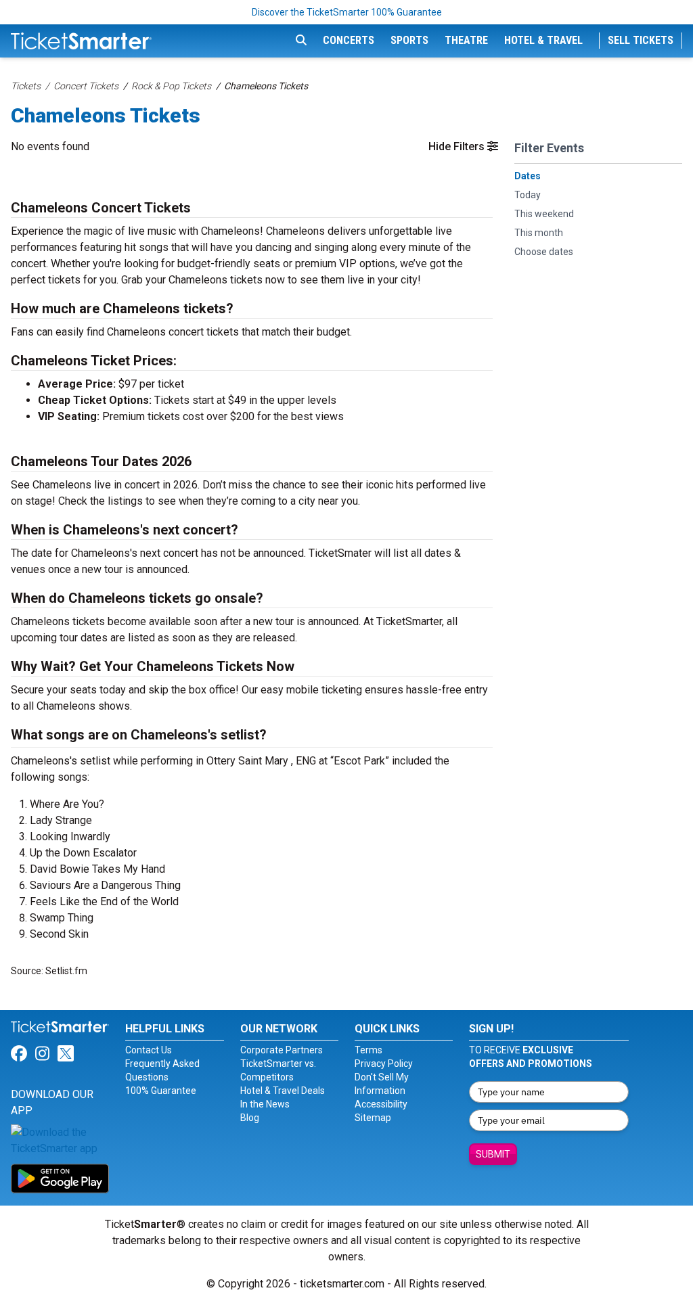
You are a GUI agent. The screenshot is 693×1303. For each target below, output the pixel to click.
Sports (409, 40)
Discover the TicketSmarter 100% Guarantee (347, 12)
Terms (368, 1050)
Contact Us (148, 1050)
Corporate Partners (281, 1050)
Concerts (348, 40)
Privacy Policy (384, 1063)
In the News (265, 1104)
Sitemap (373, 1117)
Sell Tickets (640, 40)
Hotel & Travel (543, 40)
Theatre (466, 40)
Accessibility (381, 1104)
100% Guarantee (160, 1090)
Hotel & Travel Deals (282, 1090)
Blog (249, 1117)
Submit (493, 1154)
